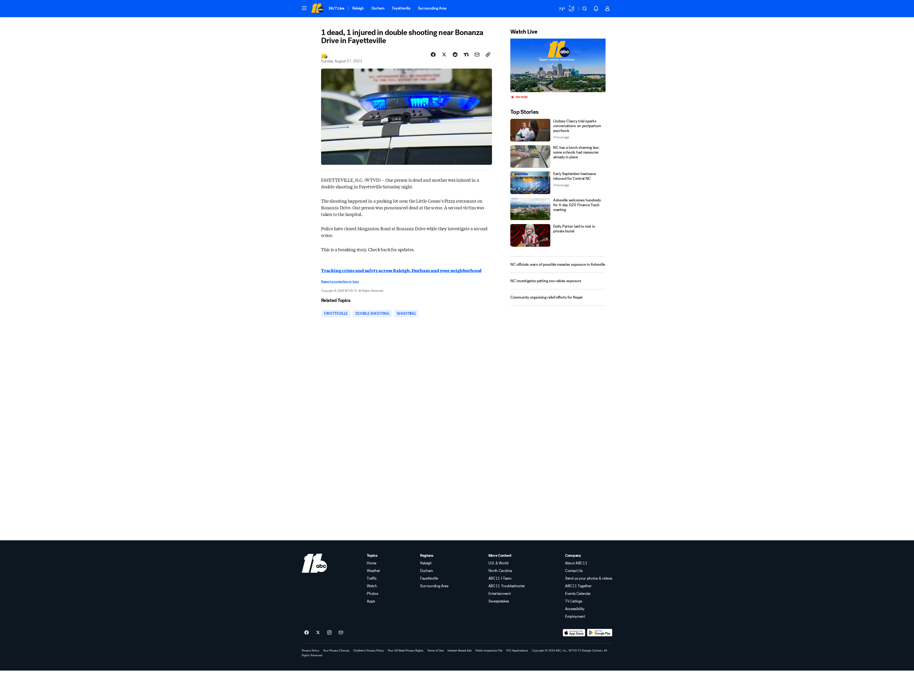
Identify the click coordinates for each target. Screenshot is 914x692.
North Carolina (500, 571)
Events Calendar (578, 594)
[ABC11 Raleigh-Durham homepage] (317, 8)
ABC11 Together (578, 586)
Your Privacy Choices (336, 650)
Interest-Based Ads (459, 650)
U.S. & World (498, 563)
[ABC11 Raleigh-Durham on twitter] (318, 632)
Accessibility (575, 609)
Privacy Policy (310, 650)
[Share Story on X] (444, 54)
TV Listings (573, 601)
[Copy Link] (488, 54)
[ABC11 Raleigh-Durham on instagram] (329, 632)
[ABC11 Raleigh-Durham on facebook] (306, 632)
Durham (378, 8)
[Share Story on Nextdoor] (466, 54)
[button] (304, 8)
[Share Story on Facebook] (433, 54)
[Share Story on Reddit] (455, 54)
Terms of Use (435, 650)
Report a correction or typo (340, 281)
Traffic (372, 578)
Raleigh (358, 8)
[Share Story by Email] (477, 54)
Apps (371, 601)
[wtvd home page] (314, 563)
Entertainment (499, 594)
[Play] (558, 65)
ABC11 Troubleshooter (506, 586)
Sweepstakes (498, 601)
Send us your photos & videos (588, 578)
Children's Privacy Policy (368, 650)
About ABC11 (576, 563)
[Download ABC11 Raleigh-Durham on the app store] (574, 633)
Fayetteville (401, 8)
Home (371, 563)
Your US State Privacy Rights (405, 650)
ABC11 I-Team (500, 578)
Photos (372, 594)
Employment (575, 616)
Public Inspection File (489, 650)
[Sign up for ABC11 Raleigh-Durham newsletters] (341, 632)
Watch (372, 586)
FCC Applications (517, 650)
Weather (373, 571)
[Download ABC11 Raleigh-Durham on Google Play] (599, 633)
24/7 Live (336, 8)
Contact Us (574, 571)
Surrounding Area (432, 8)
